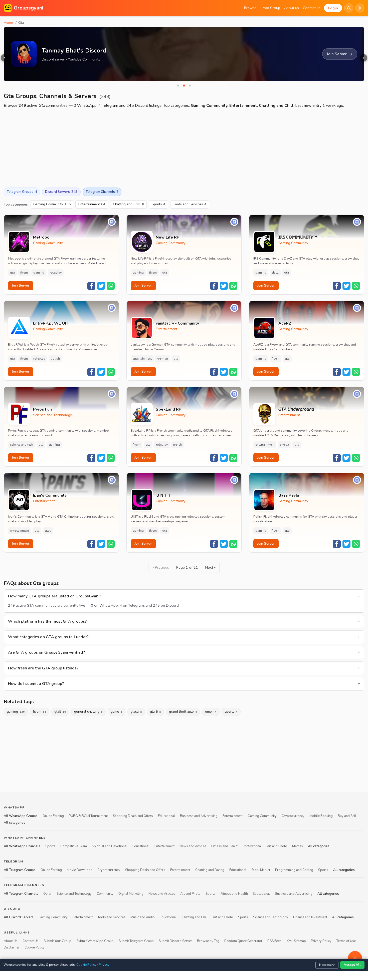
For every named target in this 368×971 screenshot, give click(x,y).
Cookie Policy (35, 947)
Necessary (327, 964)
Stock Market (260, 870)
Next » (210, 567)
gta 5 (155, 711)
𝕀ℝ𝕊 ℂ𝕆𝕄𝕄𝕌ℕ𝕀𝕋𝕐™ (297, 237)
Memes (297, 846)
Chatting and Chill (128, 204)
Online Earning (53, 816)
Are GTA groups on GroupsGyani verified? (46, 652)
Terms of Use (346, 941)
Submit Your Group (57, 941)
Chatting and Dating (209, 870)
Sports (158, 204)
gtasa (136, 711)
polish (55, 359)
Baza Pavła (288, 495)
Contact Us (31, 941)
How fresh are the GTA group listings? (43, 668)
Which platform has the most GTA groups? (47, 621)
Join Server (20, 285)
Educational (166, 816)
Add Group (271, 7)
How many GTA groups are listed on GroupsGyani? (54, 596)
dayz (275, 273)
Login (333, 8)
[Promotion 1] (178, 86)
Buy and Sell (347, 816)
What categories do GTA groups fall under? (48, 637)
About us (291, 7)
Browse (251, 7)
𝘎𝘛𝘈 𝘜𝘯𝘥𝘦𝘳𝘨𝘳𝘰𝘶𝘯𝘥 (296, 409)
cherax (284, 445)
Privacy (104, 964)
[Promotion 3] (190, 86)
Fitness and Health (225, 846)
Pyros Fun (42, 409)
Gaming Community (52, 204)
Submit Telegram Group (136, 941)
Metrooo (41, 237)
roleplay (56, 273)
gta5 (60, 711)
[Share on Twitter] (101, 286)
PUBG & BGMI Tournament (88, 816)
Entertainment (91, 204)
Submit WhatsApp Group (95, 941)
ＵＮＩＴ (164, 495)
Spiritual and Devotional (109, 846)
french (177, 445)
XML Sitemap (296, 941)
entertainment (142, 359)
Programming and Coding (294, 870)
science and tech (21, 445)
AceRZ (284, 323)
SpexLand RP (168, 409)
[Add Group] (355, 958)
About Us (11, 941)
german (162, 359)
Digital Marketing (130, 893)
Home (8, 22)
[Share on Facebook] (91, 286)
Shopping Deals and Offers (133, 816)
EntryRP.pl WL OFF (51, 323)
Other (47, 893)
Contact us (311, 7)
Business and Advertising (199, 816)
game (116, 711)
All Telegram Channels (21, 893)
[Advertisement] (184, 148)
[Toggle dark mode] (359, 8)
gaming (38, 273)
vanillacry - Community (177, 323)
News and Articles (192, 846)
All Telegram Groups (20, 870)
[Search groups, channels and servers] (348, 8)
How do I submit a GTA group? (36, 683)
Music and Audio (142, 917)
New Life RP (167, 237)
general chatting (88, 711)
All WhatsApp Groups (21, 816)
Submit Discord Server (175, 941)
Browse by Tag (208, 941)
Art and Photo (277, 846)
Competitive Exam (73, 846)
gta (12, 273)
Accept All (352, 964)
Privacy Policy (321, 941)
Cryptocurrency (293, 816)
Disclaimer (12, 947)
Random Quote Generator (243, 941)
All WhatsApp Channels (22, 846)
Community (105, 893)
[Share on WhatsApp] (111, 286)
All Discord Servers (19, 917)
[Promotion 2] (184, 86)
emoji (211, 711)
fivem (24, 273)
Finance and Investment (310, 917)
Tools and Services (190, 204)
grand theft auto (183, 711)
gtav (48, 531)
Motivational (253, 846)
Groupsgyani (28, 8)
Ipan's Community (50, 495)
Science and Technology (52, 415)
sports (231, 711)
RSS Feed (274, 941)
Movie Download (79, 870)
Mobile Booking (321, 816)
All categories (14, 822)
